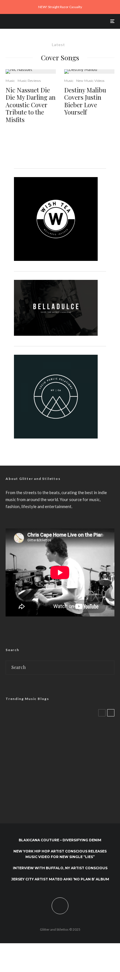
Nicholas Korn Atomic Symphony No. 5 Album (71, 809)
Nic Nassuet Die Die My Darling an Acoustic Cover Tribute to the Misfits (31, 104)
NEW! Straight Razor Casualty (60, 7)
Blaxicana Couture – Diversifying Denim (60, 840)
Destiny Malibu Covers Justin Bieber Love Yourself (85, 101)
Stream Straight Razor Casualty (59, 734)
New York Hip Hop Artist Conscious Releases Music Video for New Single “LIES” (60, 854)
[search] (108, 667)
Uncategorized (72, 751)
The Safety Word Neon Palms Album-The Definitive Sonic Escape (68, 786)
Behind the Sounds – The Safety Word (65, 758)
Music (10, 80)
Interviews (37, 751)
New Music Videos (90, 80)
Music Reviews (29, 80)
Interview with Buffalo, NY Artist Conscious (60, 868)
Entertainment (41, 722)
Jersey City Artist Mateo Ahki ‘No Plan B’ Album (60, 879)
